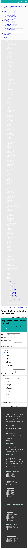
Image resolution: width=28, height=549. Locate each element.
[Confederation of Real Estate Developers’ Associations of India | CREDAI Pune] (3, 0)
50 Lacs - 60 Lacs (16, 296)
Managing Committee (11, 16)
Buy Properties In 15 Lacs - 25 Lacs (12, 528)
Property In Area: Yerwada (7, 373)
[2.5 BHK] (18, 346)
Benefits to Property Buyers (12, 18)
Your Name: (4, 334)
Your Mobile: (4, 340)
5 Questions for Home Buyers (14, 451)
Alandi (7, 381)
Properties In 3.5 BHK (10, 492)
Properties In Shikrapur (10, 507)
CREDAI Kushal (7, 33)
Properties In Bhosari (10, 518)
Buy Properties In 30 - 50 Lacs (11, 531)
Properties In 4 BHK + (10, 493)
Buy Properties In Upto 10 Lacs (12, 526)
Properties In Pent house (10, 494)
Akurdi (7, 380)
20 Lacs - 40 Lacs (16, 291)
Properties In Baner (10, 516)
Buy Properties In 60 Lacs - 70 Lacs (12, 537)
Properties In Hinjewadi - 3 (11, 506)
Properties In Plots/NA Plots (11, 498)
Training (8, 25)
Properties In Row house (11, 495)
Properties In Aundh (10, 512)
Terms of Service (12, 545)
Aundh (7, 387)
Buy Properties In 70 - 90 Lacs (11, 540)
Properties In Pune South (11, 475)
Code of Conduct (10, 19)
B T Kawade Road (9, 390)
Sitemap (9, 440)
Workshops (9, 27)
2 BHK (7, 355)
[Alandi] (19, 371)
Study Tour (9, 28)
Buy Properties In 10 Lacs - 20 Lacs (12, 527)
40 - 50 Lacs (14, 295)
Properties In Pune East (10, 473)
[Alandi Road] (19, 372)
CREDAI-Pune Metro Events (14, 435)
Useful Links (10, 438)
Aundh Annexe (9, 388)
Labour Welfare (10, 23)
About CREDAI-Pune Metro (14, 428)
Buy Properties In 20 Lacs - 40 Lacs (12, 530)
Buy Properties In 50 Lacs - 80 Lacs (12, 539)
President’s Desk (10, 15)
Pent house (8, 362)
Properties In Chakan (10, 520)
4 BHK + (7, 361)
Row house (8, 364)
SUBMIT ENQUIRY (14, 406)
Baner (6, 393)
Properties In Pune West (10, 474)
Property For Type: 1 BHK (7, 346)
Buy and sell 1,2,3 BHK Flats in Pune (13, 482)
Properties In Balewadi (10, 515)
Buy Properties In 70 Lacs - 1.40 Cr (12, 541)
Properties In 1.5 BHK (10, 488)
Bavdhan (7, 394)
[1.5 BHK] (18, 344)
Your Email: (4, 337)
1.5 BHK (7, 354)
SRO (5, 32)
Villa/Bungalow (9, 365)
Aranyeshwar (8, 385)
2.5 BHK (7, 357)
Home (5, 11)
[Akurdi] (19, 370)
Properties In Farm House (11, 497)
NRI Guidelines (11, 430)
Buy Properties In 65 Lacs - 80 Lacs (12, 538)
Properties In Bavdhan (10, 517)
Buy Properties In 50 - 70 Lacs (11, 536)
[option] (10, 40)
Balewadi (7, 391)
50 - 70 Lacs (14, 298)
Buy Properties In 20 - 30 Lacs (11, 529)
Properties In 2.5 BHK (10, 490)
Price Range (14, 283)
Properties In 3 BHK (10, 491)
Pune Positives (7, 36)
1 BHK (7, 352)
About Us (6, 12)
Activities (6, 20)
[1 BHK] (18, 342)
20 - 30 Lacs (14, 289)
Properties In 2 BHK (10, 489)
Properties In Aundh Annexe (11, 513)
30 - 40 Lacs (14, 293)
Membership (6, 34)
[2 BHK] (18, 345)
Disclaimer (17, 545)
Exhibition (8, 24)
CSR (7, 21)
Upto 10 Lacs (15, 285)
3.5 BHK (7, 359)
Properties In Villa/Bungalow (11, 496)
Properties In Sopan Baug (11, 519)
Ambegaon (8, 384)
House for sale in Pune (10, 481)
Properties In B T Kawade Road (12, 514)
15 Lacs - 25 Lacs (16, 288)
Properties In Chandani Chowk (11, 521)
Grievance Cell (9, 30)
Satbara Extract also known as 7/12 (15, 449)
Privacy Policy (5, 545)
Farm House (8, 367)
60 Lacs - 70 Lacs (16, 299)
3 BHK (7, 358)
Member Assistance (10, 29)
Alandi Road (8, 383)
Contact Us (6, 37)
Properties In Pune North (11, 476)
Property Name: (4, 401)
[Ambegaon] (19, 373)
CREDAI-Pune (9, 14)
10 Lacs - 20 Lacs (16, 286)
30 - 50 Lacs (14, 292)
